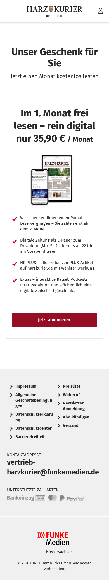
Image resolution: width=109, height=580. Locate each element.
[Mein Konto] (98, 13)
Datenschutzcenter (33, 428)
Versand (71, 425)
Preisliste (71, 386)
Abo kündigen (76, 417)
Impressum (26, 386)
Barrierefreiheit (30, 436)
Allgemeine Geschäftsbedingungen (33, 400)
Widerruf (71, 394)
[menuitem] (97, 11)
